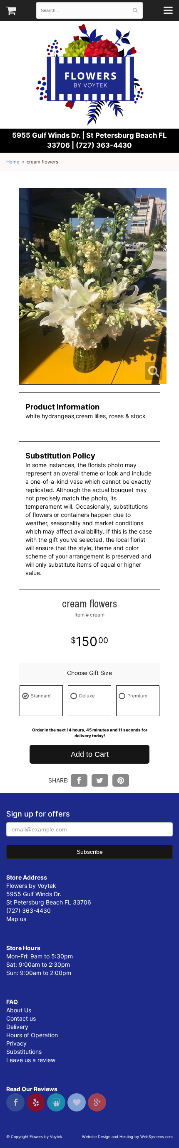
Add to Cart (90, 754)
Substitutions (24, 1051)
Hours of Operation (32, 1034)
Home (13, 162)
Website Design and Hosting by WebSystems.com (127, 1136)
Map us (16, 918)
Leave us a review (30, 1059)
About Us (18, 1010)
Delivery (17, 1026)
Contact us (21, 1018)
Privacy (16, 1043)
